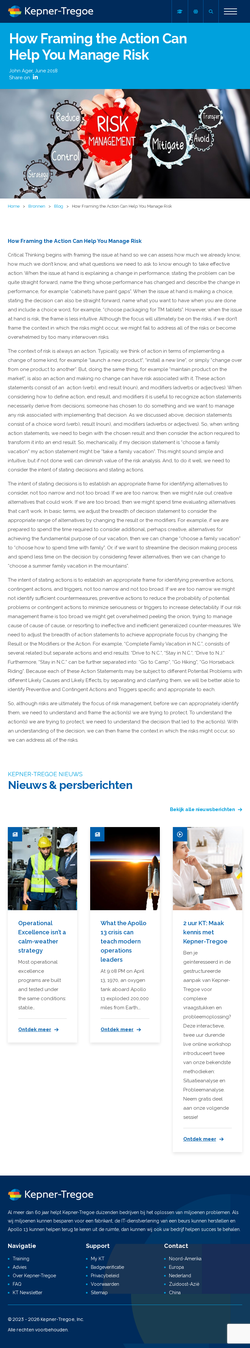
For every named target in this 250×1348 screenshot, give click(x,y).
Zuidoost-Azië (184, 1284)
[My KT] (180, 11)
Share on (20, 78)
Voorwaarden (105, 1284)
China (175, 1292)
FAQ (17, 1284)
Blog (58, 206)
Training (21, 1258)
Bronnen (36, 206)
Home (14, 206)
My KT (97, 1258)
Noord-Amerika (185, 1258)
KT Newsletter (27, 1292)
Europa (176, 1267)
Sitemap (99, 1292)
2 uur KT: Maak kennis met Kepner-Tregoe (205, 932)
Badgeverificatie (107, 1267)
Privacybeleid (105, 1275)
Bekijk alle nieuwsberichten (202, 809)
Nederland (180, 1275)
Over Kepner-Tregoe (34, 1275)
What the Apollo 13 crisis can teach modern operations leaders (123, 941)
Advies (20, 1267)
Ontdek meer (34, 1029)
